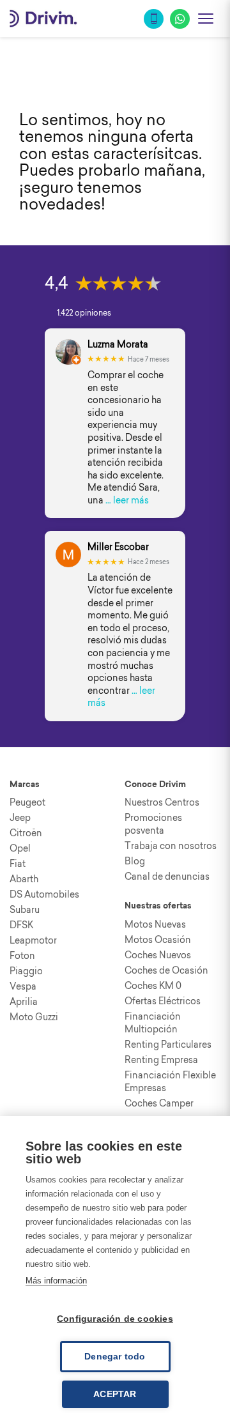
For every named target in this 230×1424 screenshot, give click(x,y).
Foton (22, 955)
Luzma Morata (118, 344)
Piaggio (26, 971)
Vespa (23, 986)
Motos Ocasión (158, 940)
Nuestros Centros (162, 802)
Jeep (20, 817)
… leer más (127, 500)
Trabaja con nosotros (171, 846)
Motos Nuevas (155, 924)
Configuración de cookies (115, 1319)
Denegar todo (114, 1356)
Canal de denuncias (167, 876)
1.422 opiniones (84, 313)
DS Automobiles (44, 894)
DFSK (21, 925)
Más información (56, 1280)
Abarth (24, 879)
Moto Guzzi (34, 1017)
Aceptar (114, 1394)
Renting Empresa (161, 1060)
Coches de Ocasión (166, 970)
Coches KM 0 (153, 985)
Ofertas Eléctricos (163, 1001)
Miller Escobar (118, 547)
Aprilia (24, 1001)
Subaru (25, 909)
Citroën (26, 833)
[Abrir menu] (205, 18)
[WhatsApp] (180, 19)
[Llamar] (154, 19)
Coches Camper (159, 1103)
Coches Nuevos (158, 955)
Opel (20, 848)
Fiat (18, 863)
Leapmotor (33, 940)
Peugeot (27, 802)
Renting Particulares (168, 1044)
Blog (135, 861)
